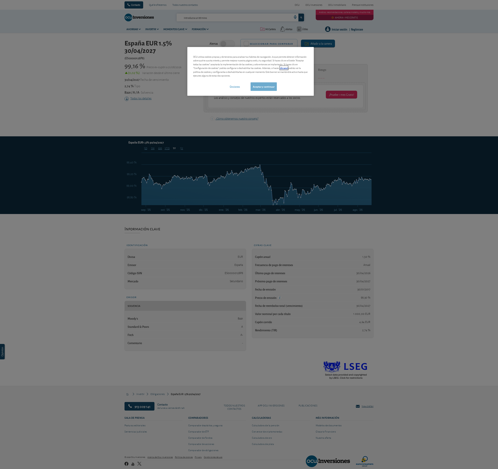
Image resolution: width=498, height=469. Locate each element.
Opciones (235, 86)
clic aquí (284, 68)
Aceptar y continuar (263, 86)
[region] (250, 71)
